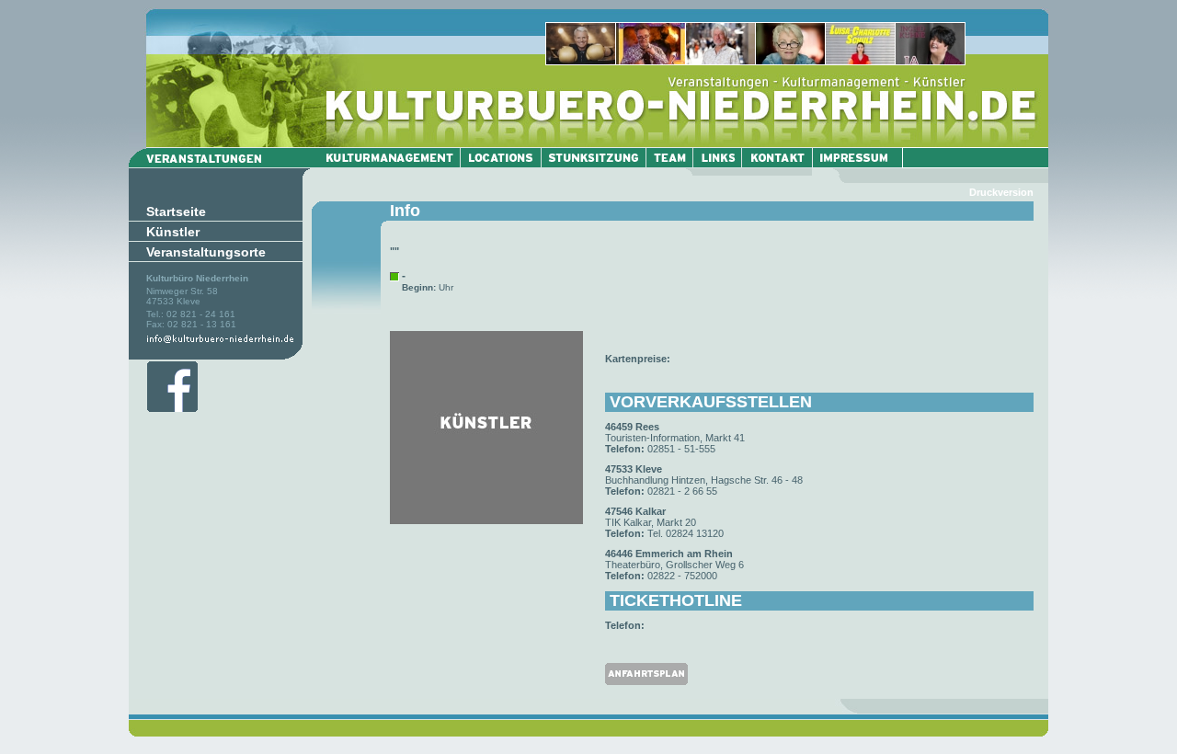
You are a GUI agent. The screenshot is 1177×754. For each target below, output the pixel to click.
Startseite (176, 211)
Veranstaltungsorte (206, 252)
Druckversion (1001, 192)
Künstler (173, 231)
